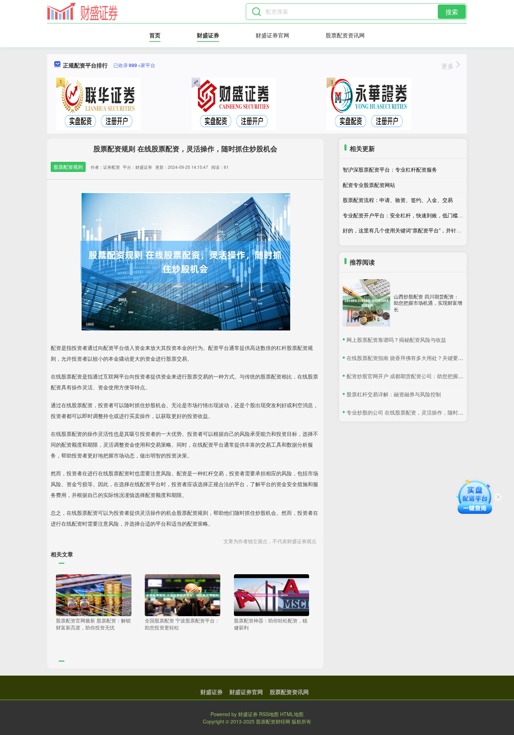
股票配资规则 (68, 166)
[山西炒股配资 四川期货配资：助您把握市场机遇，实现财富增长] (366, 303)
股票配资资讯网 (345, 35)
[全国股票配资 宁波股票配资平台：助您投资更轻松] (182, 594)
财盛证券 (208, 35)
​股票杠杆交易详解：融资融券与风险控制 (394, 394)
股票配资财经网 (273, 721)
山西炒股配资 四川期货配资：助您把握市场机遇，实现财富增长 (428, 302)
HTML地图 (292, 714)
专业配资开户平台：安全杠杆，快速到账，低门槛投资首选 (411, 215)
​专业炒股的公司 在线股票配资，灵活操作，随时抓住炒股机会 (418, 412)
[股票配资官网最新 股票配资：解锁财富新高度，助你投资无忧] (93, 594)
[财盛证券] (82, 11)
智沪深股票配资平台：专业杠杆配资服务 (390, 169)
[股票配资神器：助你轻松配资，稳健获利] (271, 594)
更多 (448, 65)
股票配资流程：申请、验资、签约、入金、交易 (398, 199)
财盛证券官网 (272, 35)
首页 (154, 35)
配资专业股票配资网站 (369, 184)
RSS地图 (269, 714)
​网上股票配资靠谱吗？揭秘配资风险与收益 (396, 339)
